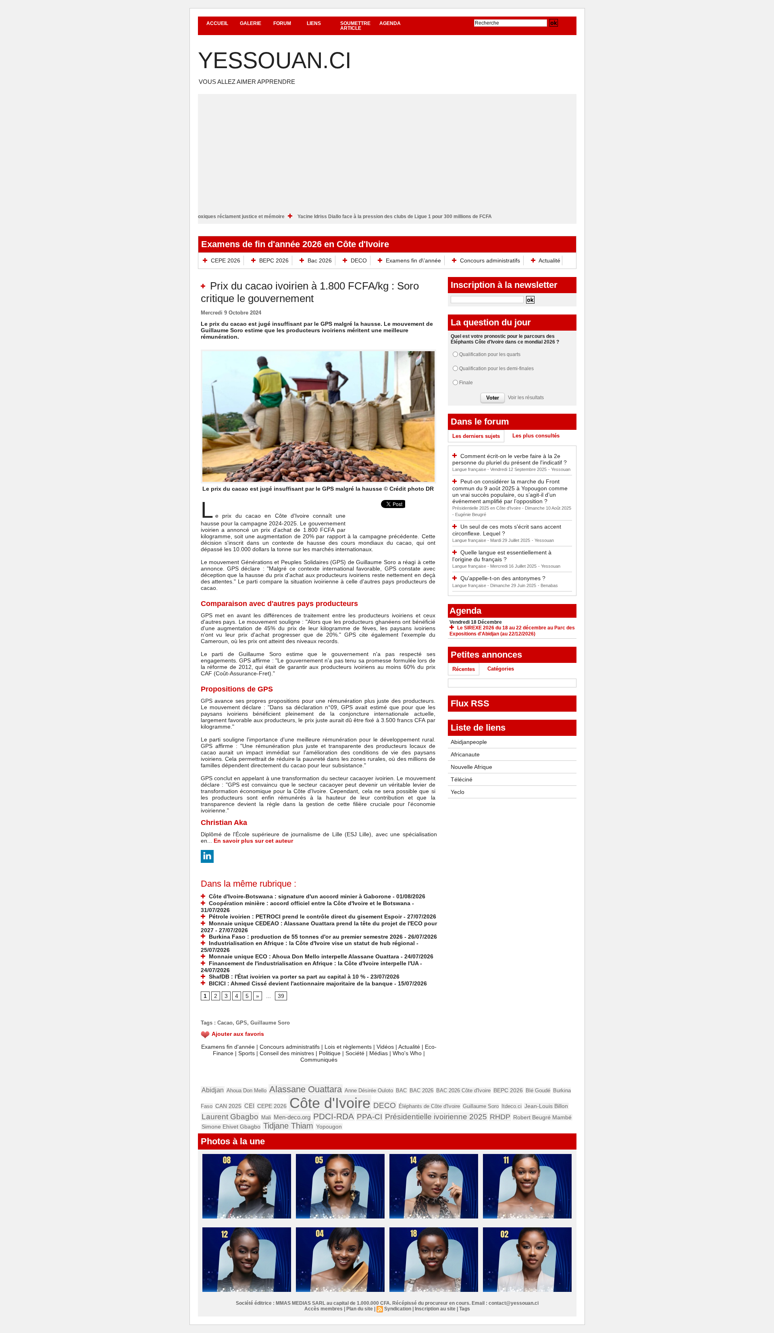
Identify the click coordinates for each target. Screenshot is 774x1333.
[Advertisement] (387, 150)
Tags (464, 1309)
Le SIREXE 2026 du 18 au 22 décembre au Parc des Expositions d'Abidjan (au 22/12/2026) (512, 631)
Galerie (250, 23)
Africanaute (465, 754)
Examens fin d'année (228, 1046)
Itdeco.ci (511, 1106)
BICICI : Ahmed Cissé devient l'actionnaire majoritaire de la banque (300, 983)
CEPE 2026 (225, 260)
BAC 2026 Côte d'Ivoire (463, 1090)
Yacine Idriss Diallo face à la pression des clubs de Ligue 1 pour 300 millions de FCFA (438, 216)
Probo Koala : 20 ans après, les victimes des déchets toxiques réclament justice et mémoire (222, 216)
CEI (249, 1105)
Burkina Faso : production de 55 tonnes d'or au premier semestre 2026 (305, 936)
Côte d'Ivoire (329, 1103)
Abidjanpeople (469, 742)
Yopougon (329, 1126)
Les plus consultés (536, 436)
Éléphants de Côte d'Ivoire (429, 1106)
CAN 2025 (228, 1106)
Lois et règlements (349, 1046)
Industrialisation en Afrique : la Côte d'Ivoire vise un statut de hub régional (311, 943)
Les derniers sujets (476, 436)
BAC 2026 (421, 1090)
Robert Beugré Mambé (542, 1117)
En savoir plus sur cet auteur (253, 840)
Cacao (225, 1023)
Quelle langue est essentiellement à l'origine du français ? (501, 555)
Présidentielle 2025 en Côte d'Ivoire (487, 508)
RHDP (500, 1117)
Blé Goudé (538, 1090)
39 (281, 996)
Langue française (469, 469)
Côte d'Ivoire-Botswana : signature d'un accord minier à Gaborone (299, 896)
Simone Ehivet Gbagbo (231, 1127)
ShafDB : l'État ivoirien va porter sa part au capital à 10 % (286, 976)
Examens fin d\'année (413, 260)
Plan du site (359, 1309)
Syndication (397, 1309)
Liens (314, 23)
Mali (266, 1117)
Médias (378, 1053)
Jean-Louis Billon (546, 1106)
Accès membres (323, 1309)
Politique (330, 1053)
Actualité (548, 260)
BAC (401, 1090)
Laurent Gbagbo (230, 1116)
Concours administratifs (490, 260)
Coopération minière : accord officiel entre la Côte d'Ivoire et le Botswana (308, 903)
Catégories (500, 669)
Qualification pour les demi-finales (496, 368)
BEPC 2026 (274, 260)
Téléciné (461, 779)
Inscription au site (435, 1309)
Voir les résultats (526, 397)
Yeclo (457, 792)
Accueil (217, 23)
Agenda (390, 23)
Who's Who (407, 1053)
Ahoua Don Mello (246, 1090)
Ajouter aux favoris (238, 1034)
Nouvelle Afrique (471, 767)
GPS (241, 1023)
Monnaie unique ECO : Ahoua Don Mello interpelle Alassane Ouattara (303, 956)
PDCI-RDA (333, 1116)
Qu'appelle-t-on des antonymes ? (502, 578)
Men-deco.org (292, 1117)
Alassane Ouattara (305, 1089)
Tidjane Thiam (288, 1125)
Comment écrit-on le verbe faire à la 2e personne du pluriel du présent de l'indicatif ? (509, 459)
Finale (466, 382)
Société (354, 1053)
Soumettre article (355, 26)
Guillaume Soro (270, 1023)
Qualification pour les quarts (489, 354)
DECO (358, 260)
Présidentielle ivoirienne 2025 (436, 1116)
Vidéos (385, 1046)
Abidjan (213, 1089)
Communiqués (318, 1059)
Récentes (463, 669)
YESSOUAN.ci (275, 60)
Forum (282, 23)
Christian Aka (224, 823)
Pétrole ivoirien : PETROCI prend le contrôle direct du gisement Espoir (304, 916)
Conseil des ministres (287, 1053)
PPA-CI (369, 1116)
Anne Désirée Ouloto (369, 1090)
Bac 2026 (319, 260)
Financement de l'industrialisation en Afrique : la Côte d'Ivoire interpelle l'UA (312, 963)
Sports (246, 1053)
